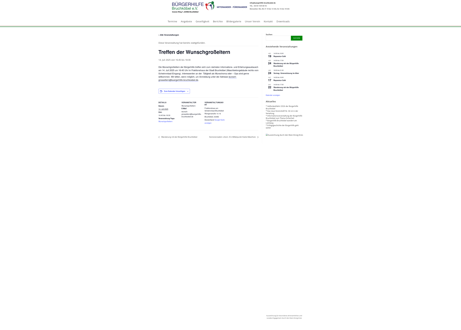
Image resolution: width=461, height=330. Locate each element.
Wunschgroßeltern (165, 121)
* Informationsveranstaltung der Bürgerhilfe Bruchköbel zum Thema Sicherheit (284, 117)
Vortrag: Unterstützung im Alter (286, 73)
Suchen (269, 34)
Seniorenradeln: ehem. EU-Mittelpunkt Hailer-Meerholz (232, 137)
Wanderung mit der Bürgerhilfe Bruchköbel (179, 137)
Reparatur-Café (279, 56)
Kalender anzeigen (273, 95)
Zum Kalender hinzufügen (174, 91)
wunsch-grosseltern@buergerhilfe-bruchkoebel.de (197, 78)
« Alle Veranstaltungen (168, 34)
